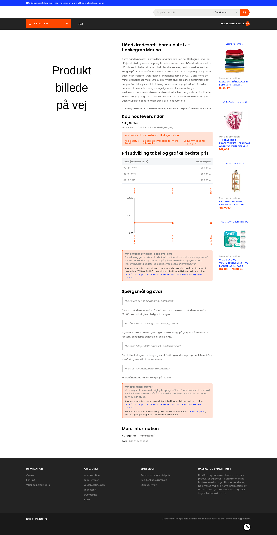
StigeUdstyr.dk (149, 485)
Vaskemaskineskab (94, 485)
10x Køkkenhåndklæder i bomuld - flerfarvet (233, 83)
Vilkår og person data (38, 485)
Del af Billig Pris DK (233, 23)
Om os (30, 475)
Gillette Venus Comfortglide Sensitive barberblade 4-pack (233, 263)
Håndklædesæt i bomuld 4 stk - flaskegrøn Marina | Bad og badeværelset (65, 2)
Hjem (80, 23)
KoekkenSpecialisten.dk (154, 480)
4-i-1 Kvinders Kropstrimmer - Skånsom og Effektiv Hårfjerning (234, 143)
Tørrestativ (90, 489)
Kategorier (41, 23)
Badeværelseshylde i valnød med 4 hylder (231, 203)
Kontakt (30, 480)
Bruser (87, 499)
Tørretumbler (91, 480)
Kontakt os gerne (196, 411)
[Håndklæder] (146, 435)
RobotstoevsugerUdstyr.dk (155, 475)
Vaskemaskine (92, 475)
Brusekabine (90, 494)
